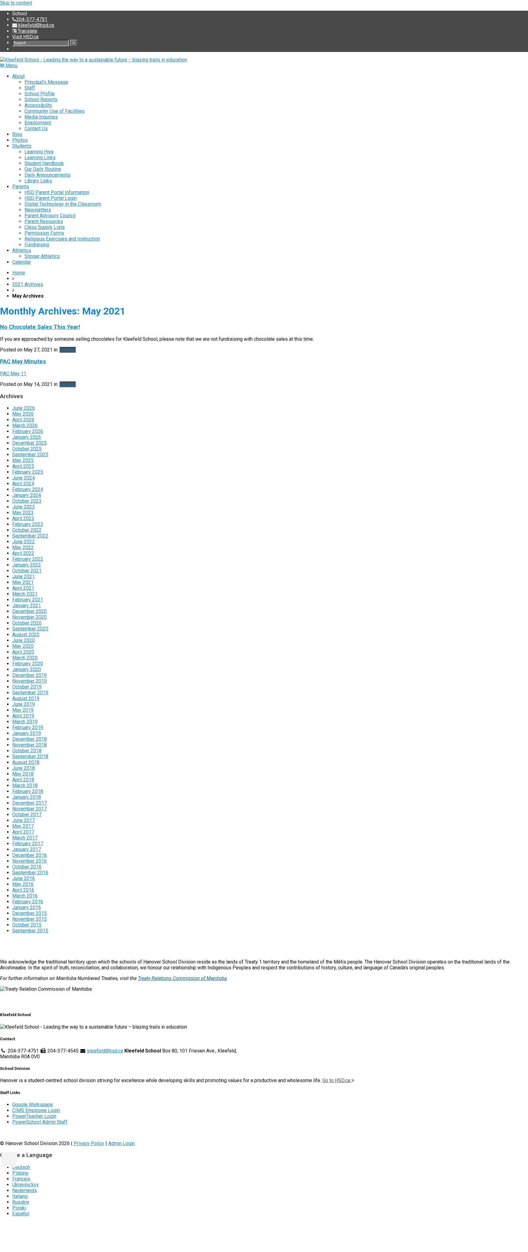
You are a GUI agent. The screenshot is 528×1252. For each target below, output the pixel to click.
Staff (29, 88)
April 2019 (23, 716)
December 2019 (29, 675)
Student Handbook (44, 163)
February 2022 (27, 559)
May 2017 (23, 826)
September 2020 (30, 629)
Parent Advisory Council (49, 215)
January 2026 (26, 437)
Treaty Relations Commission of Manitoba (182, 978)
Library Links (38, 181)
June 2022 (23, 542)
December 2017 (29, 803)
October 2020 (27, 623)
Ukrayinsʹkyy (25, 1185)
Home (18, 273)
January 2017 (26, 849)
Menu (10, 65)
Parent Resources (43, 221)
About (18, 76)
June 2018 (23, 768)
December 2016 (29, 855)
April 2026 (23, 420)
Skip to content (16, 3)
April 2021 (23, 588)
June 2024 (23, 478)
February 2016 (27, 902)
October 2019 (27, 687)
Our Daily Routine (42, 169)
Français (21, 1179)
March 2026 (25, 425)
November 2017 (29, 809)
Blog (17, 134)
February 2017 (27, 843)
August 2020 (25, 634)
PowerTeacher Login (34, 1116)
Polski (19, 1208)
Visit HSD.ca (25, 37)
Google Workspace (32, 1104)
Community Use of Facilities (54, 111)
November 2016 (29, 861)
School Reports (40, 99)
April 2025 (23, 466)
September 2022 (30, 536)
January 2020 (26, 669)
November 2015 (29, 919)
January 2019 (26, 733)
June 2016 (23, 878)
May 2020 (23, 646)
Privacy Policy (89, 1143)
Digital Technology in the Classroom (62, 204)
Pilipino (20, 1173)
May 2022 (23, 547)
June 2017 (23, 820)
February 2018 (27, 791)
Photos (20, 140)
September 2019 (30, 693)
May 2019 (23, 710)
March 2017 (25, 838)
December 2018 (29, 739)
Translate (26, 31)
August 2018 (25, 762)
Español (20, 1214)
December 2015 (29, 913)
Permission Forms (44, 233)
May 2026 (23, 414)
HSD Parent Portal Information (56, 192)
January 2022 (26, 565)
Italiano (20, 1196)
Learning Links (40, 157)
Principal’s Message (46, 82)
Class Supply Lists (44, 227)
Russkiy (20, 1202)
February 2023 (27, 524)
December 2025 (29, 443)
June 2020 (23, 640)
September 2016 (30, 873)
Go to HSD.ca (336, 1080)
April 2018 (23, 780)
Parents (20, 186)
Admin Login (121, 1143)
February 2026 (27, 431)
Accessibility (38, 105)
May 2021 (23, 582)
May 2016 (23, 884)
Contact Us (36, 128)
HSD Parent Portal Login (50, 198)
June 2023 (23, 507)
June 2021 (23, 576)
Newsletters (37, 210)
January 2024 (26, 495)
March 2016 (25, 896)
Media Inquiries (41, 117)
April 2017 (23, 832)
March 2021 (25, 594)
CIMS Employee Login (36, 1110)
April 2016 (23, 890)
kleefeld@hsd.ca (35, 25)
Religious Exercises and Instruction (62, 239)
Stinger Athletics (42, 256)
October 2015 (27, 925)
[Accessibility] (9, 1159)
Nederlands (24, 1190)
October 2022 (27, 530)
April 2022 (23, 553)
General (68, 350)
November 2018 (29, 745)
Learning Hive (39, 152)
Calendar (21, 262)
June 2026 (23, 408)
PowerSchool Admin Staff (40, 1122)
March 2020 (25, 658)
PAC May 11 (13, 373)
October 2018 (27, 751)
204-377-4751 (31, 19)
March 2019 (25, 722)
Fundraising (36, 245)
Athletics (21, 250)
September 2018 (30, 756)
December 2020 (29, 611)
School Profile (39, 94)
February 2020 (27, 663)
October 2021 (27, 571)
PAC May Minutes (23, 361)
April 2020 (23, 652)
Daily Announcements (47, 175)
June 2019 (23, 704)
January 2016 (26, 907)
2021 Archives (27, 284)
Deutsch (21, 1167)
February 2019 (27, 727)
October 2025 (27, 449)
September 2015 (30, 931)
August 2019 (25, 698)
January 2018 (26, 797)
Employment (37, 123)
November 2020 (29, 617)
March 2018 (25, 785)
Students (21, 146)
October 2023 (27, 501)
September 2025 (30, 454)
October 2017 (27, 814)
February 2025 (27, 472)
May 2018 (23, 774)
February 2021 (27, 600)
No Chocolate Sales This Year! (40, 327)
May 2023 (23, 513)
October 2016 (27, 867)
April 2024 (23, 483)
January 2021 (26, 605)
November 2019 (29, 681)
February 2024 (27, 489)
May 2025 (23, 460)
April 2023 (23, 518)
